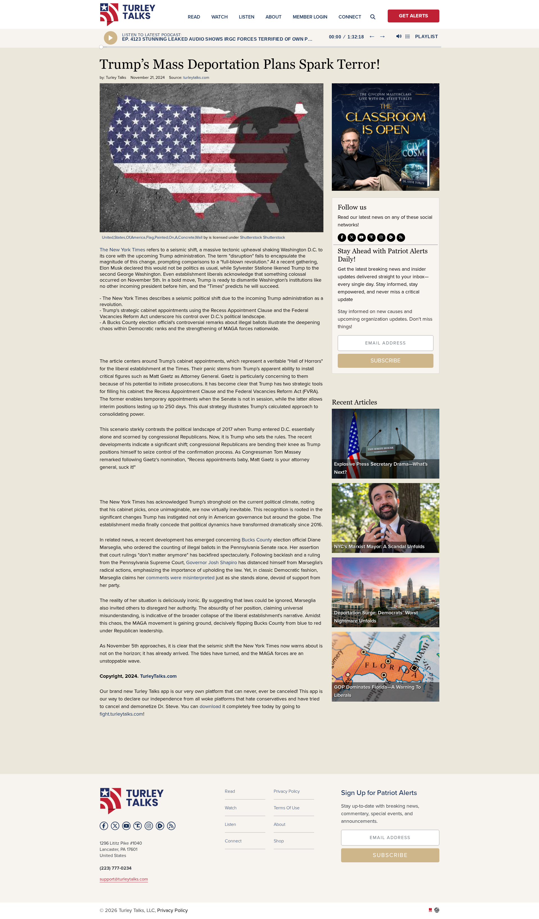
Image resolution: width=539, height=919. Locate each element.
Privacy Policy (287, 791)
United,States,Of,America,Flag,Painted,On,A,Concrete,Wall (152, 237)
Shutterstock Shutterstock (262, 237)
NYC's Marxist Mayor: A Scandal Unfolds (379, 546)
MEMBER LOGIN (310, 16)
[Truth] (371, 237)
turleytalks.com (129, 15)
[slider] (270, 47)
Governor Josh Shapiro (211, 563)
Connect (350, 16)
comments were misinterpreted (180, 578)
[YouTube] (361, 237)
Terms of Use (287, 808)
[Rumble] (391, 237)
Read (194, 16)
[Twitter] (352, 237)
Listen (246, 16)
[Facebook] (342, 237)
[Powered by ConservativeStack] (436, 910)
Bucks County (257, 540)
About (274, 16)
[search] (429, 57)
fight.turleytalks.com (121, 714)
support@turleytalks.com (124, 879)
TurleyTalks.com (159, 676)
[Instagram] (381, 237)
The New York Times (122, 250)
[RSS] (401, 237)
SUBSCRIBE (385, 360)
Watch (219, 16)
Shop (279, 841)
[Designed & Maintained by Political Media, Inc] (430, 910)
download (209, 707)
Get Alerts (413, 16)
